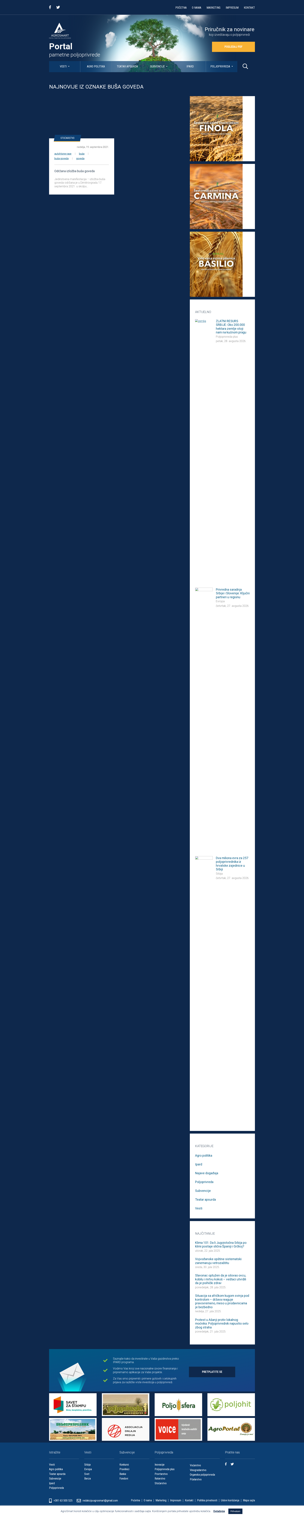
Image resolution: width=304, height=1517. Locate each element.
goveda (80, 158)
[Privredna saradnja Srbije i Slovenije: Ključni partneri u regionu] (204, 719)
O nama (196, 7)
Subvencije (157, 66)
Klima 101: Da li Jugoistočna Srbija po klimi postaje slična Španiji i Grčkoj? (220, 1244)
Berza (87, 1478)
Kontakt (249, 7)
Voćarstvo (195, 1465)
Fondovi (123, 1478)
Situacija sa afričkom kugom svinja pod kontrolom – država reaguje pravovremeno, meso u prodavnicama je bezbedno (222, 1301)
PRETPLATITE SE (212, 1372)
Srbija (219, 873)
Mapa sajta (249, 1500)
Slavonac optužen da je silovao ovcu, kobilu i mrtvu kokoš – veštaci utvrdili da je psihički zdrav (220, 1279)
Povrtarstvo (161, 1474)
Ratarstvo (160, 1478)
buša (81, 153)
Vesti (63, 66)
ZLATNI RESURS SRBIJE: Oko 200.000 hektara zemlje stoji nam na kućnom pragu (231, 326)
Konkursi (124, 1464)
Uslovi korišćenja (230, 1500)
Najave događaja (206, 1173)
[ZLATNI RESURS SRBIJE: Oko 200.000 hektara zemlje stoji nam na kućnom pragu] (204, 451)
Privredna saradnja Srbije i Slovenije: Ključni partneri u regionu (233, 593)
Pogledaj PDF (233, 46)
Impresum (232, 7)
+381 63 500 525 (63, 1500)
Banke (122, 1474)
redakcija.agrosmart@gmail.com (100, 1500)
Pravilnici (124, 1469)
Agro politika (96, 66)
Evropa (220, 601)
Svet (86, 1474)
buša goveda (61, 158)
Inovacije (159, 1464)
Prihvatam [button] (235, 1511)
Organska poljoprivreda (202, 1474)
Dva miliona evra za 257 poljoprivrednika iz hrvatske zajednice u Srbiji (232, 863)
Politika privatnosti (207, 1500)
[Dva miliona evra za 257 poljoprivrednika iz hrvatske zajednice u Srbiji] (204, 988)
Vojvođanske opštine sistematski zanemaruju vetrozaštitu (218, 1261)
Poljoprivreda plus (227, 336)
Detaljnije (219, 1511)
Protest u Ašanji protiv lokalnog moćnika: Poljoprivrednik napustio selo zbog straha (221, 1323)
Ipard (190, 66)
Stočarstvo (67, 138)
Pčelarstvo (196, 1479)
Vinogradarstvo (198, 1470)
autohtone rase (62, 153)
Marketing (213, 7)
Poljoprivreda (220, 66)
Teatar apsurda (127, 66)
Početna (181, 7)
